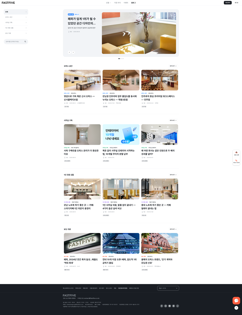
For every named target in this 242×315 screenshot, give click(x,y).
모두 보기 (172, 66)
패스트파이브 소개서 (68, 288)
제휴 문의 (85, 288)
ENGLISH (78, 288)
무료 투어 (227, 2)
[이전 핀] (69, 52)
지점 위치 (117, 3)
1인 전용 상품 (9, 28)
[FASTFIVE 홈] (8, 3)
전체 (6, 12)
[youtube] (169, 305)
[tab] (119, 58)
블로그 (133, 3)
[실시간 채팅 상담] (236, 300)
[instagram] (165, 305)
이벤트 (126, 3)
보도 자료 (8, 33)
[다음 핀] (73, 52)
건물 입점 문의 (93, 288)
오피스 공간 (8, 17)
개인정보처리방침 (122, 288)
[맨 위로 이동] (236, 308)
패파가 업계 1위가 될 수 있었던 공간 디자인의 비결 (82, 21)
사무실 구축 (8, 22)
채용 (115, 288)
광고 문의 (101, 288)
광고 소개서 (109, 288)
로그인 (236, 2)
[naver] (173, 305)
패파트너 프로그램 (134, 288)
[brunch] (177, 305)
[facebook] (161, 305)
